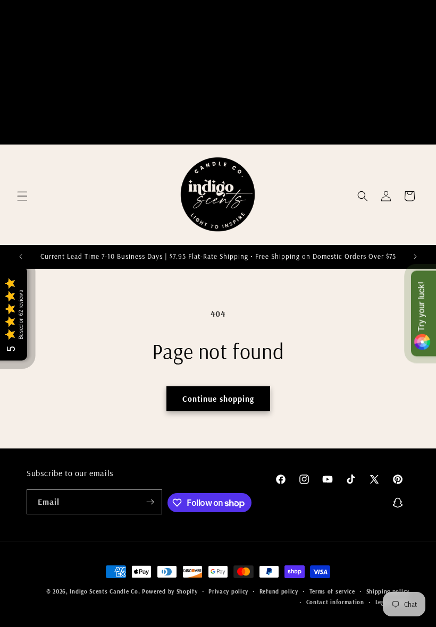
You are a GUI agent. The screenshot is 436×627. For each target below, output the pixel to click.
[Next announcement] (415, 256)
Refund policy (278, 591)
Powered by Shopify (170, 591)
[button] (22, 196)
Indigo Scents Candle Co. (105, 591)
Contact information (335, 602)
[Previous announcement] (20, 256)
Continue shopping (218, 399)
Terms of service (332, 591)
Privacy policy (228, 591)
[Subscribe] (150, 501)
